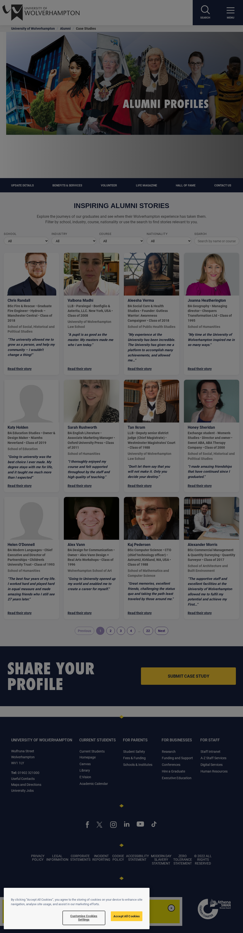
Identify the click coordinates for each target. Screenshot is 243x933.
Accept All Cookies (126, 916)
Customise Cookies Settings (83, 918)
